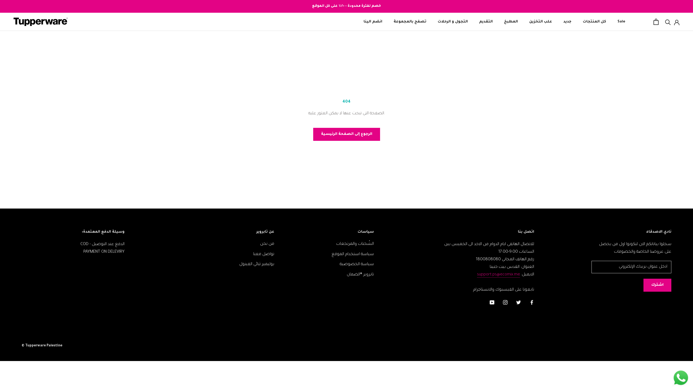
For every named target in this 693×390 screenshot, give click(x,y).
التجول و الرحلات (453, 22)
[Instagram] (505, 303)
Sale (621, 22)
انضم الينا (373, 22)
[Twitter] (518, 303)
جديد (567, 22)
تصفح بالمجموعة (410, 22)
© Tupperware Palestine (42, 346)
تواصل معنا (263, 254)
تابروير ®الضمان (360, 274)
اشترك (657, 285)
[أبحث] (668, 22)
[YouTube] (492, 303)
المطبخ (511, 22)
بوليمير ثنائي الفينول (256, 264)
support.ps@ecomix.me (498, 274)
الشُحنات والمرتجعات (355, 244)
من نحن (267, 244)
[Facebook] (531, 303)
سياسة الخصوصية (357, 264)
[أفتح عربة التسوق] (656, 22)
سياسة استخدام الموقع (353, 254)
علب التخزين (540, 22)
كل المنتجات (594, 22)
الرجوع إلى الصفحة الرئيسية (346, 134)
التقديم (486, 22)
